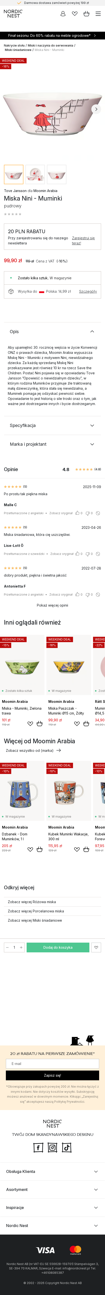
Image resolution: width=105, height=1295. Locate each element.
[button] (12, 214)
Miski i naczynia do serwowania (50, 45)
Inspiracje (15, 1207)
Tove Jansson (15, 191)
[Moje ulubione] (75, 13)
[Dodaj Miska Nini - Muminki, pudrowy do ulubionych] (96, 947)
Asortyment (17, 1189)
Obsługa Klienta (20, 1171)
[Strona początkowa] (13, 14)
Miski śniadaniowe (18, 50)
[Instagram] (52, 1147)
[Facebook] (38, 1147)
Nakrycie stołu (14, 45)
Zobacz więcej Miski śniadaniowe (35, 920)
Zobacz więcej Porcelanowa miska (36, 911)
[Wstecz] (9, 109)
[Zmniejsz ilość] (7, 947)
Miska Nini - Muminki (49, 50)
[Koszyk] (86, 13)
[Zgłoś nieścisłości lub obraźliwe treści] (98, 513)
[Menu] (98, 13)
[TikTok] (67, 1147)
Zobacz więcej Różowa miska (32, 902)
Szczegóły (88, 291)
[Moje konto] (63, 13)
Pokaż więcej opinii (52, 605)
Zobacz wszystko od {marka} (29, 750)
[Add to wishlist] (30, 724)
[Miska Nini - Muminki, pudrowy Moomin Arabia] (52, 108)
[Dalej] (96, 109)
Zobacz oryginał (61, 513)
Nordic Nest (17, 1225)
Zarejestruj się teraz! (83, 240)
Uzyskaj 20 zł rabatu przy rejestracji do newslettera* (56, 5)
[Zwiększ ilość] (21, 947)
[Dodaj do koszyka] (39, 723)
